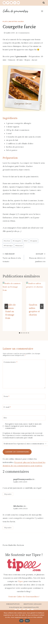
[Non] (45, 617)
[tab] (19, 332)
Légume (33, 241)
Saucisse (19, 246)
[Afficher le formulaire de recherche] (43, 2)
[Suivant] (42, 306)
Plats (5, 21)
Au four (7, 241)
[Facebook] (7, 2)
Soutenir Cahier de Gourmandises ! (24, 596)
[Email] (18, 2)
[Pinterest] (11, 2)
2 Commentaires (23, 33)
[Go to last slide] (6, 306)
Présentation (13, 604)
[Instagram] (4, 2)
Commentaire (10, 362)
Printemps (8, 246)
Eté (26, 241)
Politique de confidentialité (24, 607)
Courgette (17, 241)
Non (27, 621)
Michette (18, 506)
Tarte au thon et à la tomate (12, 258)
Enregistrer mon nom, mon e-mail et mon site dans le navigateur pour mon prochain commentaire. (23, 426)
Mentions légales (33, 604)
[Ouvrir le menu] (42, 11)
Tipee (20, 581)
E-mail (7, 407)
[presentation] (12, 291)
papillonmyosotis (22, 479)
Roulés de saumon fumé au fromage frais (10, 312)
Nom (6, 396)
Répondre (8, 494)
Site (5, 418)
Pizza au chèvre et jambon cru (37, 258)
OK (21, 621)
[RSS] (14, 2)
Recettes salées (16, 21)
